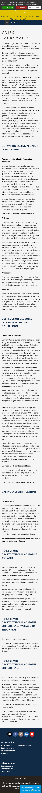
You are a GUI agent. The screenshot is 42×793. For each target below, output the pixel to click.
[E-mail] (9, 734)
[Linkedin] (26, 734)
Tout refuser (21, 7)
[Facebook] (15, 734)
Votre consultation (8, 751)
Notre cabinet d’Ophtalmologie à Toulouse (16, 745)
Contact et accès (7, 766)
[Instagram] (20, 734)
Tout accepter (8, 7)
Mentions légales (7, 769)
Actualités (4, 753)
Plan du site (5, 771)
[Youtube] (32, 734)
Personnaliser (34, 7)
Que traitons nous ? (8, 748)
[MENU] (7, 22)
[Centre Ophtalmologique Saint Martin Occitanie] (20, 13)
